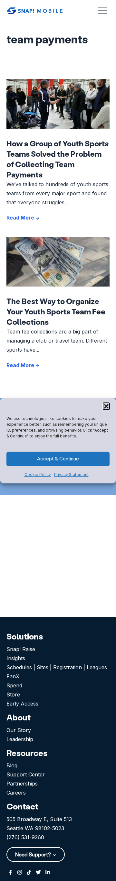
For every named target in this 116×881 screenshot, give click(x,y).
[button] (106, 405)
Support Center (25, 774)
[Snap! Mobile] (35, 10)
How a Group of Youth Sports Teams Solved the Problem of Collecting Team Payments (57, 158)
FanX (12, 676)
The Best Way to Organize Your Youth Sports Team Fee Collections (55, 311)
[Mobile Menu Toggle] (102, 10)
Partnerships (22, 783)
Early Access (22, 703)
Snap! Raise (20, 649)
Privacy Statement (71, 474)
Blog (11, 765)
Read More (20, 217)
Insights (15, 658)
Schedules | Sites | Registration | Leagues (56, 667)
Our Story (18, 730)
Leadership (19, 739)
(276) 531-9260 (25, 837)
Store (13, 694)
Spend (14, 685)
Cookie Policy (37, 474)
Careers (16, 792)
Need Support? (33, 854)
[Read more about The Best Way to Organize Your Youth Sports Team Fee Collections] (58, 261)
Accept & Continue (58, 459)
